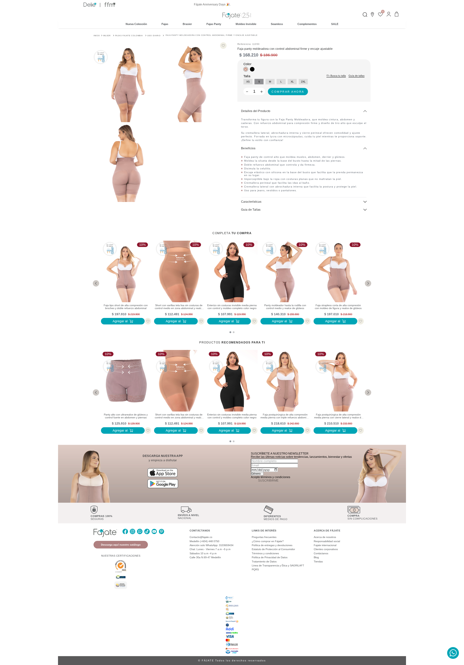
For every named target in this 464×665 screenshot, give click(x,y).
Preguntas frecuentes (264, 537)
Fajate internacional (325, 545)
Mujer (107, 36)
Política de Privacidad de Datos (269, 557)
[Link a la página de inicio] (96, 35)
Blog (316, 557)
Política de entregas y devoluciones (272, 545)
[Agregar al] (288, 91)
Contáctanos (321, 553)
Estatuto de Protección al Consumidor (273, 549)
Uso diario (154, 36)
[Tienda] (372, 14)
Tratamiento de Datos (264, 561)
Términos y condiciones (265, 553)
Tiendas (318, 561)
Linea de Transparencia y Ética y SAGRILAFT (278, 565)
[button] (389, 14)
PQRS (255, 569)
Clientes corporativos (326, 549)
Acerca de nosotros (325, 537)
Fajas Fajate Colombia (129, 36)
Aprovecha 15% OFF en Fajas (232, 4)
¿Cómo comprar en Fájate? (268, 541)
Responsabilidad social (327, 541)
